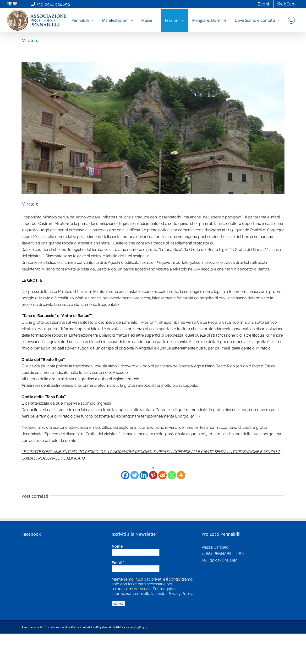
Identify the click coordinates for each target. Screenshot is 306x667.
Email (118, 563)
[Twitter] (134, 472)
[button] (291, 20)
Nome (117, 546)
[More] (181, 472)
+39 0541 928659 (53, 4)
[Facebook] (125, 472)
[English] (14, 4)
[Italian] (9, 4)
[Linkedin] (144, 472)
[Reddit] (162, 472)
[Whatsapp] (172, 472)
